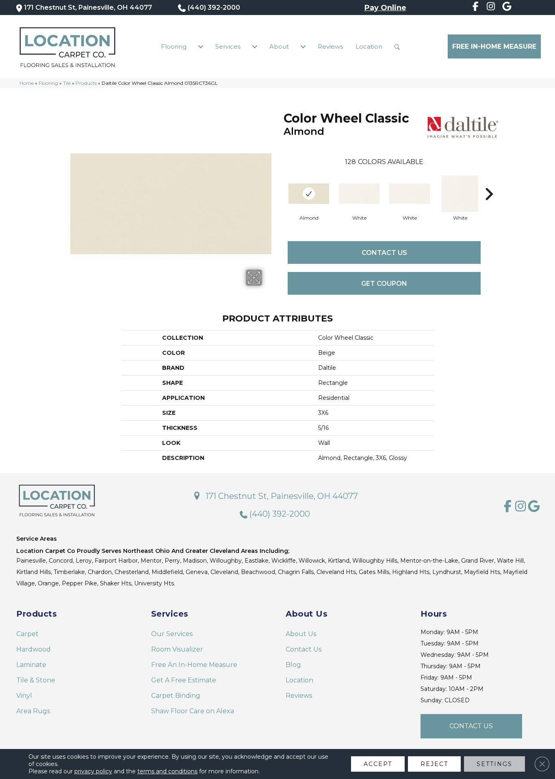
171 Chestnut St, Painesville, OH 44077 (88, 7)
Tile (67, 83)
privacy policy (93, 771)
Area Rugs (33, 711)
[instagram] (491, 7)
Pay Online (385, 7)
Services (228, 46)
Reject (434, 764)
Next (489, 182)
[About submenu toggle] (303, 46)
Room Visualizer (177, 649)
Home (27, 83)
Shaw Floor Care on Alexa (192, 711)
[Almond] (308, 193)
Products (86, 83)
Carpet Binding (175, 695)
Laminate (31, 665)
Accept (378, 764)
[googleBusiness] (507, 7)
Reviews (330, 46)
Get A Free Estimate (183, 680)
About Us (301, 634)
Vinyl (24, 695)
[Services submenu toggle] (255, 46)
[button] (399, 47)
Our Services (172, 634)
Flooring (173, 46)
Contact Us (384, 253)
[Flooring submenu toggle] (201, 46)
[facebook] (475, 7)
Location (369, 46)
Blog (293, 665)
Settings (494, 764)
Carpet (27, 634)
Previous (279, 182)
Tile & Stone (35, 680)
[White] (359, 193)
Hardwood (33, 649)
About (279, 46)
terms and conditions (167, 771)
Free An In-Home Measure (194, 665)
